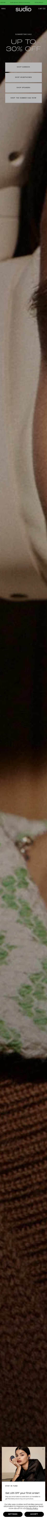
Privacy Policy (32, 1508)
